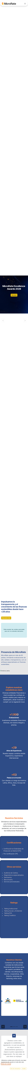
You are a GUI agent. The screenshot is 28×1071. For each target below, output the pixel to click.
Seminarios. (8, 877)
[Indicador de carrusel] (10, 320)
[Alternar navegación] (25, 3)
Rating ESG (8, 913)
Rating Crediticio (10, 915)
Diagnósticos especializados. (14, 875)
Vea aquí (14, 295)
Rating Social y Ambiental (13, 911)
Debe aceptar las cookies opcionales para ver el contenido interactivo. (14, 630)
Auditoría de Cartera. (11, 873)
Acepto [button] (24, 1068)
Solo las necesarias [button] (15, 1068)
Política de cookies (6, 1064)
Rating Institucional (10, 909)
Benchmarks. (8, 880)
